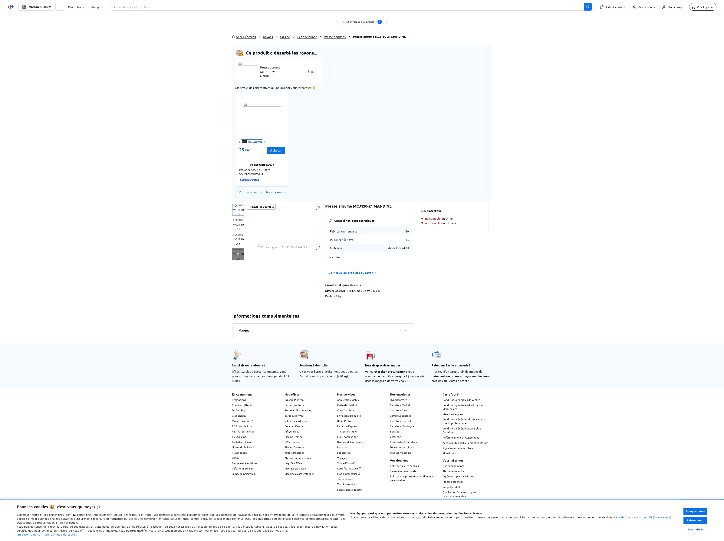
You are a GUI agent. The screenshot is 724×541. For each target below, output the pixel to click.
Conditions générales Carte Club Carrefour (462, 430)
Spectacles (343, 452)
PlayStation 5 (240, 452)
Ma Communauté (347, 473)
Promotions (239, 399)
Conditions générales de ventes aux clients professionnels (464, 421)
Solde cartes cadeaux (349, 489)
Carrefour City (398, 410)
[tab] (238, 209)
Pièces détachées (453, 481)
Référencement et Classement (461, 437)
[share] (319, 207)
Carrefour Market (400, 405)
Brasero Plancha (294, 399)
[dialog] (362, 520)
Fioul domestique (347, 436)
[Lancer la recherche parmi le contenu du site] (587, 6)
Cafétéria (395, 436)
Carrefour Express (400, 415)
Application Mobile (348, 399)
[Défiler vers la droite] (319, 247)
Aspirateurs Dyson (295, 468)
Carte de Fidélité (347, 405)
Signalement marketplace (458, 448)
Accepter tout (695, 511)
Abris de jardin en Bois (298, 457)
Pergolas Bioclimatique (298, 410)
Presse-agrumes (335, 36)
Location (342, 447)
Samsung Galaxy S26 (244, 473)
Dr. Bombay (238, 410)
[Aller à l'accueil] (11, 7)
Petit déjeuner (307, 36)
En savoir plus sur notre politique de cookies (47, 534)
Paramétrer (695, 529)
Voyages (342, 457)
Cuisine (285, 36)
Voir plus (334, 257)
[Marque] (405, 330)
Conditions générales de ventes (461, 399)
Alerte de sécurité (453, 471)
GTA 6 (235, 457)
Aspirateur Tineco (242, 442)
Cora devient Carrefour (403, 442)
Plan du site (449, 453)
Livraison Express (347, 426)
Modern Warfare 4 (242, 420)
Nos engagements (453, 465)
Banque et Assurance (349, 442)
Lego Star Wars (293, 463)
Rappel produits (452, 487)
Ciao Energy (239, 415)
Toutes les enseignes (402, 447)
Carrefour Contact (400, 420)
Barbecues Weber (295, 405)
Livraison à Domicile (349, 415)
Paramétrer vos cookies (404, 471)
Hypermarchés (398, 399)
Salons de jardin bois (296, 420)
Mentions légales (453, 414)
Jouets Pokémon (294, 452)
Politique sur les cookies (404, 465)
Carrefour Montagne (402, 426)
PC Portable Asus (242, 426)
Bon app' (395, 431)
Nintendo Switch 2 (243, 447)
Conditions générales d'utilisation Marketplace (463, 406)
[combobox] (351, 7)
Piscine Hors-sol (294, 436)
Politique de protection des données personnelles (411, 478)
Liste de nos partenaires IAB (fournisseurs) (642, 517)
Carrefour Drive (346, 410)
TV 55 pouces (292, 442)
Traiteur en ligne (347, 431)
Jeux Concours (345, 479)
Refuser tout (695, 520)
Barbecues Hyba (294, 415)
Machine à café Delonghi (299, 473)
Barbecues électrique (244, 463)
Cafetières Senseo (242, 468)
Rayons (268, 36)
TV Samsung (239, 436)
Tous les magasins (400, 452)
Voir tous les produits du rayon (261, 192)
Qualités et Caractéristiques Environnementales (459, 494)
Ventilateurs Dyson (243, 431)
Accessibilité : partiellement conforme (465, 442)
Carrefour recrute (347, 468)
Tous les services (347, 484)
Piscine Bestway (294, 447)
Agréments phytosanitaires (459, 476)
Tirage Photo (345, 463)
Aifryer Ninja (292, 431)
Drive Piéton (344, 420)
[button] (59, 7)
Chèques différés (242, 405)
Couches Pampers (295, 426)
